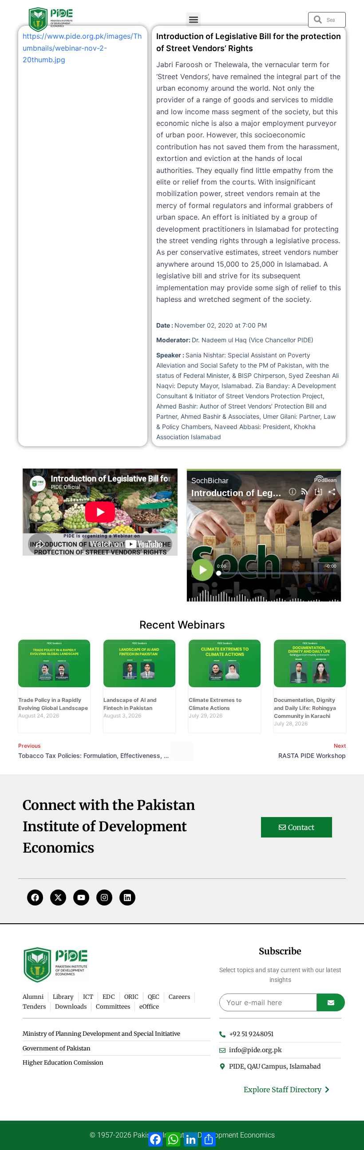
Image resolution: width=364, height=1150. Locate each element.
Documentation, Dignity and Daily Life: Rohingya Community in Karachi (305, 708)
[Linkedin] (127, 898)
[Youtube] (81, 898)
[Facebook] (35, 898)
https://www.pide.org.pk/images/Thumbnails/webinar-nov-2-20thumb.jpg (82, 48)
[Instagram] (104, 898)
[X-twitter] (58, 898)
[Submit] (331, 1002)
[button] (193, 19)
